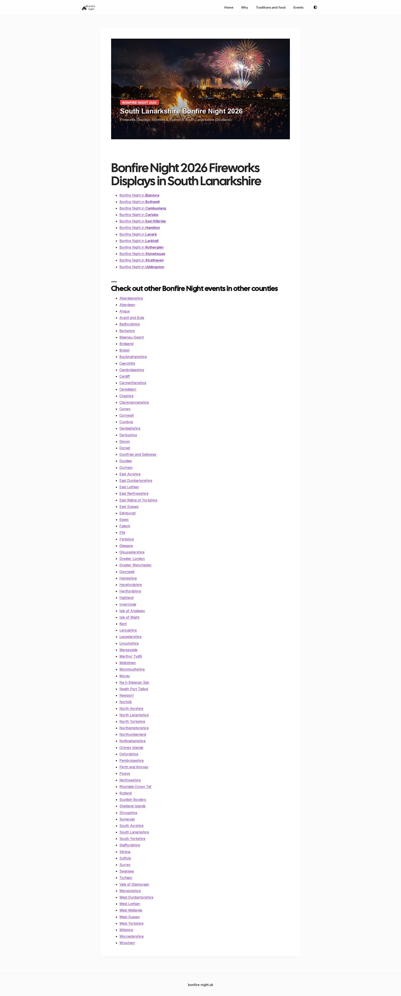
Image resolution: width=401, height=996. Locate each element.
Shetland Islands (132, 806)
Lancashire (128, 630)
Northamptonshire (134, 728)
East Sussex (129, 506)
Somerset (127, 819)
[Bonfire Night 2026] (88, 7)
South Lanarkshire (134, 832)
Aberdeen (127, 305)
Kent (123, 624)
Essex (124, 519)
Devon (124, 441)
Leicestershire (130, 637)
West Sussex (129, 917)
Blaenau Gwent (131, 337)
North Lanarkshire (134, 715)
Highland (126, 598)
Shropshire (128, 813)
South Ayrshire (131, 826)
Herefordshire (130, 585)
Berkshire (127, 331)
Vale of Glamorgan (134, 884)
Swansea (126, 871)
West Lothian (129, 904)
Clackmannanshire (134, 402)
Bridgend (126, 344)
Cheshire (126, 396)
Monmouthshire (132, 669)
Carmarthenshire (132, 383)
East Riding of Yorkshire (138, 500)
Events (298, 7)
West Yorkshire (131, 923)
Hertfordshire (130, 591)
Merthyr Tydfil (130, 656)
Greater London (132, 558)
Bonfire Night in (139, 195)
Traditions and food (270, 7)
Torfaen (125, 878)
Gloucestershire (132, 552)
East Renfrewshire (133, 493)
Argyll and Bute (131, 318)
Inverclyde (127, 604)
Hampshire (128, 578)
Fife (122, 532)
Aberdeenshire (131, 298)
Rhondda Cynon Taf (135, 786)
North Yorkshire (132, 721)
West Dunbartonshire (136, 897)
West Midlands (130, 910)
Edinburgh (127, 513)
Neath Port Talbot (133, 689)
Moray (124, 676)
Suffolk (125, 858)
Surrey (125, 865)
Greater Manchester (135, 565)
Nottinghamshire (132, 741)
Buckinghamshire (133, 357)
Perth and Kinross (133, 767)
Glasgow (126, 546)
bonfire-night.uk (200, 985)
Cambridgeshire (131, 370)
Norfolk (125, 702)
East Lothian (129, 487)
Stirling (124, 852)
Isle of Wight (129, 617)
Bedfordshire (129, 324)
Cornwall (126, 415)
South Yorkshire (132, 838)
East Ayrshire (130, 474)
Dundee (125, 461)
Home (228, 7)
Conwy (125, 409)
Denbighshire (129, 428)
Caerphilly (127, 363)
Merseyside (128, 650)
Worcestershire (131, 936)
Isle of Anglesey (132, 611)
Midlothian (127, 663)
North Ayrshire (131, 708)
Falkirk (124, 526)
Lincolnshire (129, 643)
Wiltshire (126, 930)
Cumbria (126, 422)
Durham (125, 467)
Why (244, 7)
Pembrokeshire (131, 760)
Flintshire (126, 539)
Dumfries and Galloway (137, 454)
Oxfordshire (128, 754)
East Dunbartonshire (135, 480)
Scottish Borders (132, 799)
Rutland (125, 793)
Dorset (124, 448)
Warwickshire (130, 891)
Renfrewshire (130, 780)
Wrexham (127, 943)
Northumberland (132, 734)
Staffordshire (129, 845)
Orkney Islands (131, 747)
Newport (126, 695)
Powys (124, 773)
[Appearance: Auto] (315, 7)
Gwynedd (126, 572)
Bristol (124, 350)
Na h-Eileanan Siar (134, 682)
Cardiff (124, 376)
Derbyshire (128, 435)
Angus (124, 311)
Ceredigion (127, 389)
